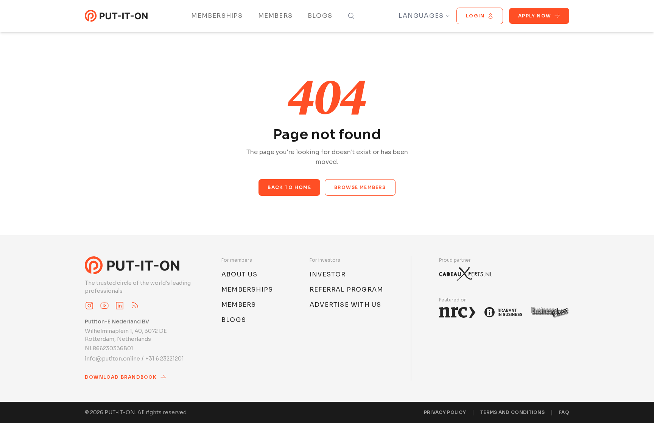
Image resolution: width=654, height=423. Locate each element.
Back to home (289, 187)
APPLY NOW (534, 16)
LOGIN (475, 16)
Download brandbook (121, 377)
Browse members (360, 187)
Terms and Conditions (512, 412)
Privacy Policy (445, 412)
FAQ (564, 412)
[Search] (351, 16)
